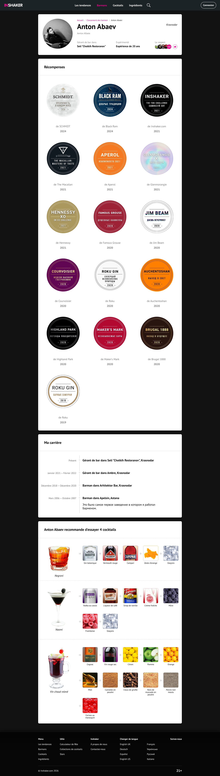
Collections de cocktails (71, 749)
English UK (125, 744)
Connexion (208, 5)
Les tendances (83, 5)
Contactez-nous (98, 749)
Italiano (150, 759)
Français (151, 744)
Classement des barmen (97, 20)
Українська (152, 749)
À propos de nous (99, 744)
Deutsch (124, 749)
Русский (151, 754)
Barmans (102, 5)
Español (124, 754)
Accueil (80, 20)
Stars (62, 754)
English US (125, 759)
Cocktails (118, 5)
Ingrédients (135, 5)
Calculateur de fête (69, 744)
